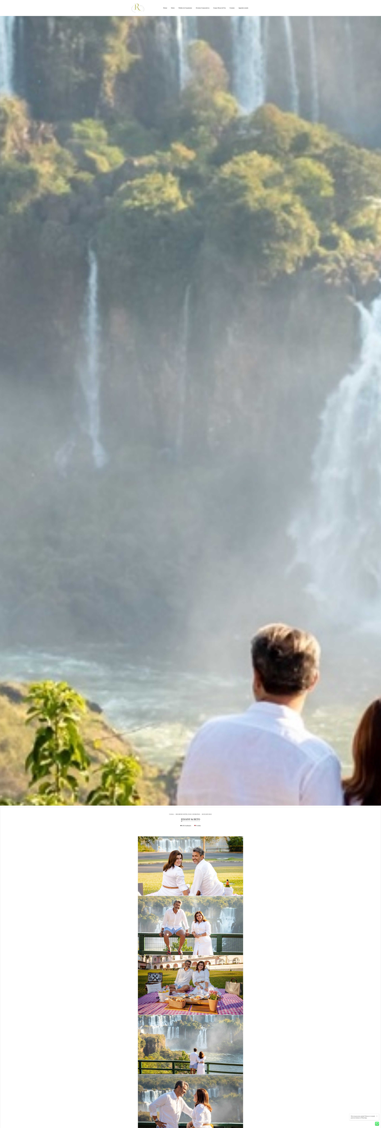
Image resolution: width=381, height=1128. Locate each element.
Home (165, 8)
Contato (232, 8)
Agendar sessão (243, 8)
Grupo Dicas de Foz (219, 8)
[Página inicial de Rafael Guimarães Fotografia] (140, 8)
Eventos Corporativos (202, 8)
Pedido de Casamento (185, 8)
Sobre (173, 8)
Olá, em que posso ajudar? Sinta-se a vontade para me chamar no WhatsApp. (363, 1117)
